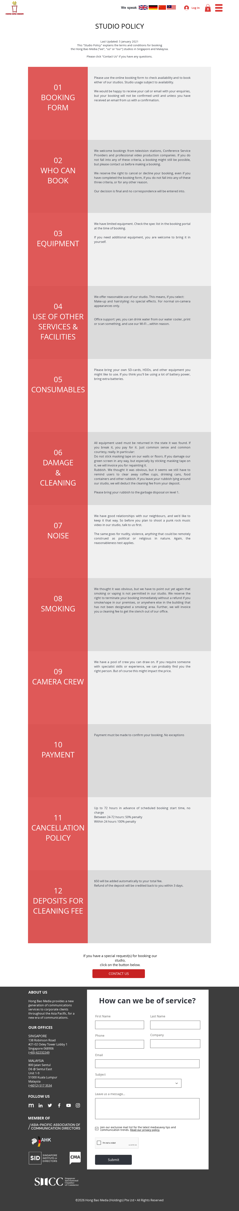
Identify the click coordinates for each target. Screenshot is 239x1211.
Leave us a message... (110, 1093)
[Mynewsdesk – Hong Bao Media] (31, 1105)
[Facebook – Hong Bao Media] (59, 1105)
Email (99, 1055)
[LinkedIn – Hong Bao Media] (40, 1105)
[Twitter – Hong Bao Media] (50, 1105)
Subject (100, 1074)
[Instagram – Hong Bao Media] (78, 1105)
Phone (99, 1035)
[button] (208, 8)
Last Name (157, 1016)
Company (157, 1034)
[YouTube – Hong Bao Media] (68, 1105)
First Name (103, 1016)
